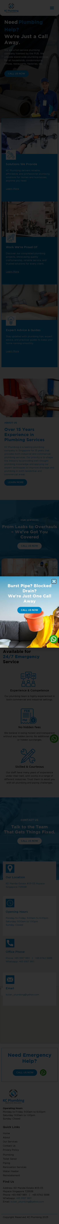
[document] (29, 612)
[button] (54, 581)
